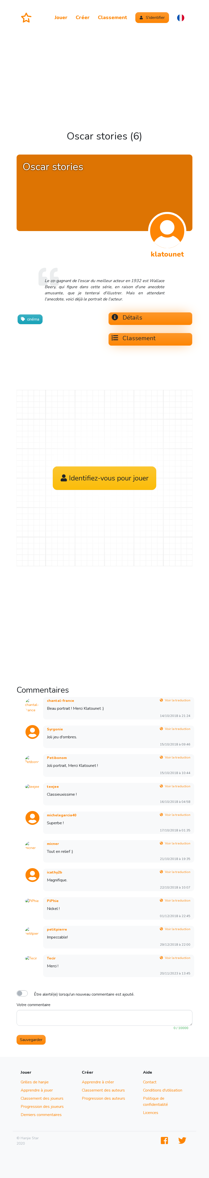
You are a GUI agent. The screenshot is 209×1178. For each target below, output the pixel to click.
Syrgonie (55, 729)
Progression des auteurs (103, 1098)
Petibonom (57, 757)
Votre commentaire (33, 1005)
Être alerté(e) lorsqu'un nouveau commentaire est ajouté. (84, 994)
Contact (149, 1082)
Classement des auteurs (103, 1090)
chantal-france (60, 700)
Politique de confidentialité (155, 1101)
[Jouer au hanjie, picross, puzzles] (28, 17)
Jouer (61, 17)
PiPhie (53, 900)
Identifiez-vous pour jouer (109, 471)
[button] (180, 17)
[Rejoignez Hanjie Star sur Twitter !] (183, 1140)
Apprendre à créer (98, 1082)
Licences (150, 1113)
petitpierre (57, 929)
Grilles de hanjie (35, 1082)
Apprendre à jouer (37, 1090)
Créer (83, 17)
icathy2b (54, 872)
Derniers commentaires (41, 1115)
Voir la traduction (177, 700)
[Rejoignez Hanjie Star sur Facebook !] (165, 1140)
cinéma (33, 319)
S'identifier (155, 17)
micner (53, 843)
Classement (112, 17)
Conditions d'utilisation (162, 1090)
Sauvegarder (31, 1040)
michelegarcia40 (61, 815)
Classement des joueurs (42, 1098)
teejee (53, 786)
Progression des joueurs (42, 1106)
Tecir (51, 958)
